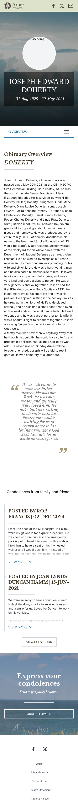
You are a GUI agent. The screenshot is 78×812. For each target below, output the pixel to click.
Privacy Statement (40, 789)
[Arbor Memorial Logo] (14, 5)
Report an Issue (40, 798)
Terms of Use (39, 781)
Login (39, 763)
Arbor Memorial (39, 772)
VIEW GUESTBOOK (39, 642)
